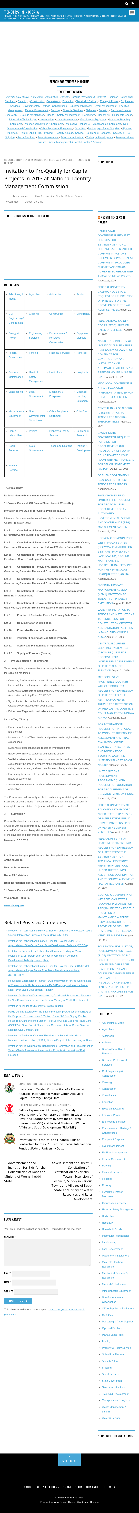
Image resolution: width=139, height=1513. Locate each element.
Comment (10, 1237)
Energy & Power (109, 101)
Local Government (66, 119)
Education (67, 101)
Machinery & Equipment (93, 119)
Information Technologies (23, 119)
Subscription (73, 1487)
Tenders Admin (21, 196)
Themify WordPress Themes (83, 1502)
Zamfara (79, 196)
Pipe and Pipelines (112, 1328)
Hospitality (103, 114)
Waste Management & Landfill (65, 142)
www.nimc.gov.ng (14, 905)
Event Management (105, 105)
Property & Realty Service (69, 132)
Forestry (103, 110)
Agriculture (37, 96)
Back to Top (69, 1461)
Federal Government (36, 110)
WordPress (60, 1502)
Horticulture (88, 114)
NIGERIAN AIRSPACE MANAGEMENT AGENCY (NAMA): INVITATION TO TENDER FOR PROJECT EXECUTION (113, 594)
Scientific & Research (98, 132)
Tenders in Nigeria (67, 1497)
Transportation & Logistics (116, 1400)
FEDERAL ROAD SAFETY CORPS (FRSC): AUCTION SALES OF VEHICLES (113, 325)
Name (7, 1273)
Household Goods (122, 114)
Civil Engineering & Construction (16, 318)
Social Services (26, 137)
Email (7, 1282)
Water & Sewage (93, 142)
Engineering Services (114, 1121)
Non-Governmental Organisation (37, 416)
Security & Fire (121, 132)
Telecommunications (72, 137)
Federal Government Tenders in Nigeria (44, 1105)
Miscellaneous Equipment (107, 123)
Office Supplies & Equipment (56, 128)
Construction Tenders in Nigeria (25, 160)
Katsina (69, 196)
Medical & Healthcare (78, 123)
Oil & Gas (80, 128)
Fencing (55, 110)
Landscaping (46, 119)
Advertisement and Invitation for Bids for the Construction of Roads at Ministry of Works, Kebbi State (25, 1172)
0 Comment (12, 201)
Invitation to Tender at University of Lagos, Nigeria (35, 1005)
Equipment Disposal (81, 105)
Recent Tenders (47, 1487)
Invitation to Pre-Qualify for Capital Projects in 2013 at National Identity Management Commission (47, 178)
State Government (48, 137)
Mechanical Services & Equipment (44, 123)
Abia (37, 196)
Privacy (109, 1487)
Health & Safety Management (63, 114)
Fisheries (91, 110)
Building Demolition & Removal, (89, 96)
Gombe (60, 196)
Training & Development (99, 137)
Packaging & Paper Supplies (104, 128)
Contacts (93, 1487)
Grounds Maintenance (31, 114)
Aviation (65, 96)
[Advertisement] (69, 50)
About (28, 1487)
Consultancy (53, 101)
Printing (48, 132)
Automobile (51, 96)
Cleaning (22, 101)
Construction (37, 101)
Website (8, 1291)
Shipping (10, 137)
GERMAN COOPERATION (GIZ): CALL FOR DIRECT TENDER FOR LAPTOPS (113, 480)
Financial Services (73, 110)
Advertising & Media (17, 96)
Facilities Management (114, 1152)
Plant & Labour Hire (30, 132)
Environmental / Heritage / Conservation (45, 105)
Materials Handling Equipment (82, 396)
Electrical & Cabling (86, 101)
